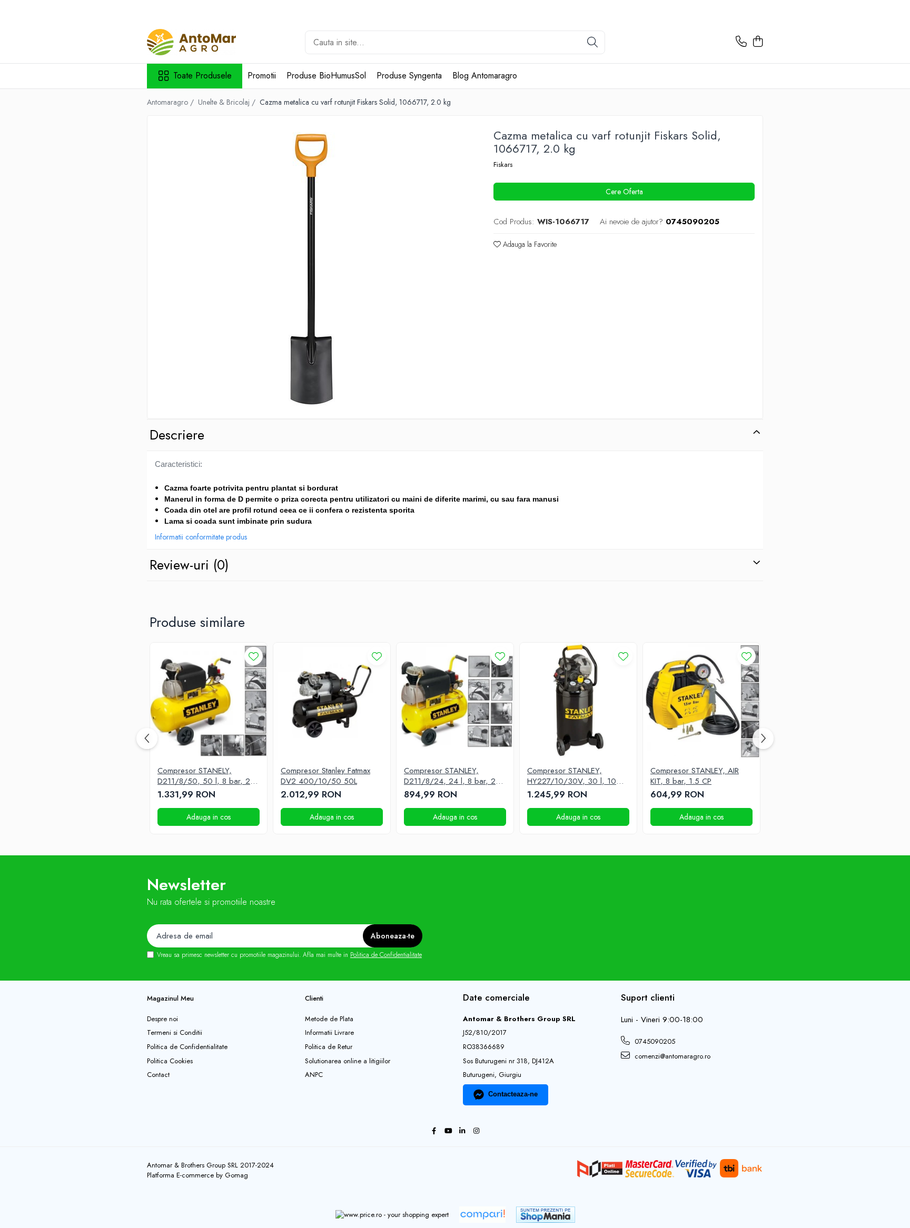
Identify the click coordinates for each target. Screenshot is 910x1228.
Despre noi (162, 1019)
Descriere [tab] (177, 435)
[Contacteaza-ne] (741, 42)
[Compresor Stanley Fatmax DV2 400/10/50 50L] (331, 701)
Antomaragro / (171, 102)
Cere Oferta (624, 191)
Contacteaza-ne (513, 1094)
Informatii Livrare (329, 1032)
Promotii (262, 75)
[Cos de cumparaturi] (757, 42)
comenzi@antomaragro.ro (671, 1056)
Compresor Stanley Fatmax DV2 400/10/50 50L (325, 776)
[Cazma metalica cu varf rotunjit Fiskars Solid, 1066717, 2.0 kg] (311, 268)
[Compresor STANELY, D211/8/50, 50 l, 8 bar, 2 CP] (208, 701)
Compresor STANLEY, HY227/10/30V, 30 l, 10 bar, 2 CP (571, 776)
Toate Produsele (202, 76)
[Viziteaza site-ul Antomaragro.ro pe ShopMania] (545, 1214)
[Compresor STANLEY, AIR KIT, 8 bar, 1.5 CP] (701, 701)
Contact (158, 1075)
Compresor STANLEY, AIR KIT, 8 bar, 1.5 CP (694, 776)
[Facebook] (434, 1131)
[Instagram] (476, 1131)
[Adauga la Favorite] (253, 656)
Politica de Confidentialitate (386, 955)
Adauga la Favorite (529, 244)
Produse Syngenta (409, 75)
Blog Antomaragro (484, 75)
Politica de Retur (328, 1047)
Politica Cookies (170, 1061)
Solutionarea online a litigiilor (347, 1061)
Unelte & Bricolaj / (228, 102)
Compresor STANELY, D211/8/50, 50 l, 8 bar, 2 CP (203, 776)
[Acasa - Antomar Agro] (199, 42)
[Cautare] (592, 42)
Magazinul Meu (170, 998)
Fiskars (502, 164)
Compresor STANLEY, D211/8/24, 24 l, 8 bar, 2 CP (450, 776)
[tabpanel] (311, 268)
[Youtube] (448, 1131)
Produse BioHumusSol (326, 75)
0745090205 (653, 1041)
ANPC (314, 1075)
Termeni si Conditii (174, 1032)
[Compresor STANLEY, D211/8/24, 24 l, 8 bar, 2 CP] (455, 701)
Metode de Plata (329, 1019)
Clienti (314, 998)
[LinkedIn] (462, 1131)
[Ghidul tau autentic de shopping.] (482, 1214)
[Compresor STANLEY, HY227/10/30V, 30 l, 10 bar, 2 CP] (578, 701)
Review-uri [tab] (189, 565)
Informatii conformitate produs (201, 537)
